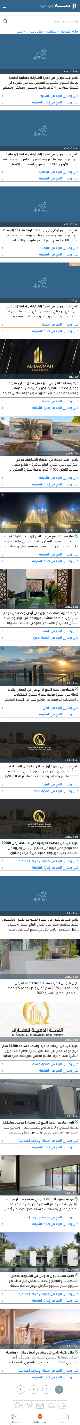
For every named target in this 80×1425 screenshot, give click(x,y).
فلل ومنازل (35, 31)
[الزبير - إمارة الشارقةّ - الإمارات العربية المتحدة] (76, 536)
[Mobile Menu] (5, 6)
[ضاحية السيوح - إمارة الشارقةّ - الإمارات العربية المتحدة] (76, 1122)
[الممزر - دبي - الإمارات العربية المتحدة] (76, 689)
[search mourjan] (6, 21)
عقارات (52, 31)
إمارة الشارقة (69, 31)
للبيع (19, 31)
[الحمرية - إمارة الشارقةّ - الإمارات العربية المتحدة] (76, 1352)
